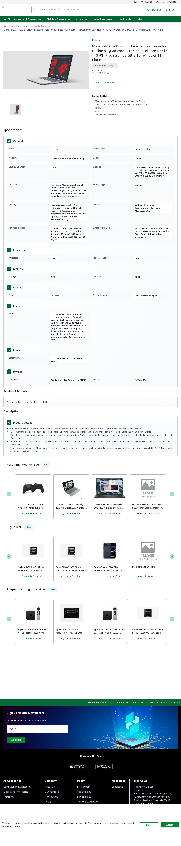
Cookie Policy (84, 791)
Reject (149, 824)
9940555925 (146, 2)
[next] (172, 494)
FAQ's (48, 801)
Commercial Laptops (39, 26)
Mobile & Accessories (58, 18)
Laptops (20, 26)
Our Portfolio (52, 791)
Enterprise (82, 18)
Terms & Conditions (87, 801)
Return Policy (84, 796)
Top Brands (124, 18)
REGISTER (156, 9)
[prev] (9, 494)
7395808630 (172, 2)
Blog (140, 18)
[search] (34, 9)
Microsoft (96, 40)
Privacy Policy (84, 786)
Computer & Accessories (27, 18)
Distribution (51, 796)
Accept (169, 824)
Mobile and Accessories (15, 791)
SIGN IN (173, 9)
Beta (46, 464)
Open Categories (102, 18)
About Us (50, 786)
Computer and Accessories (17, 786)
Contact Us (117, 786)
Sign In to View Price (104, 82)
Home (10, 26)
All (9, 18)
